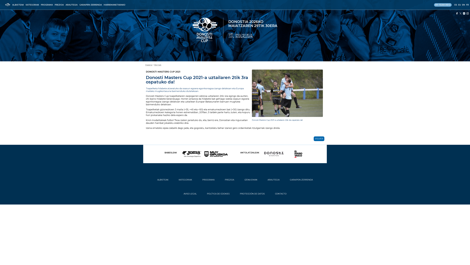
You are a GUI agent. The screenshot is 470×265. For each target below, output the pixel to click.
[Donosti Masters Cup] (205, 30)
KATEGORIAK (32, 5)
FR (467, 5)
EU (459, 5)
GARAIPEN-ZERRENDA (90, 5)
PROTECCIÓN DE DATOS (252, 194)
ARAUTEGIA (72, 5)
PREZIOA (59, 5)
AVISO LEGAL (190, 194)
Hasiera (148, 65)
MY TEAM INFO (442, 5)
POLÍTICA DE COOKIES (218, 194)
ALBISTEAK (18, 5)
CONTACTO (281, 194)
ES (455, 5)
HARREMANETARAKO (114, 5)
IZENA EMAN (250, 180)
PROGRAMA (47, 5)
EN (463, 5)
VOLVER (319, 139)
